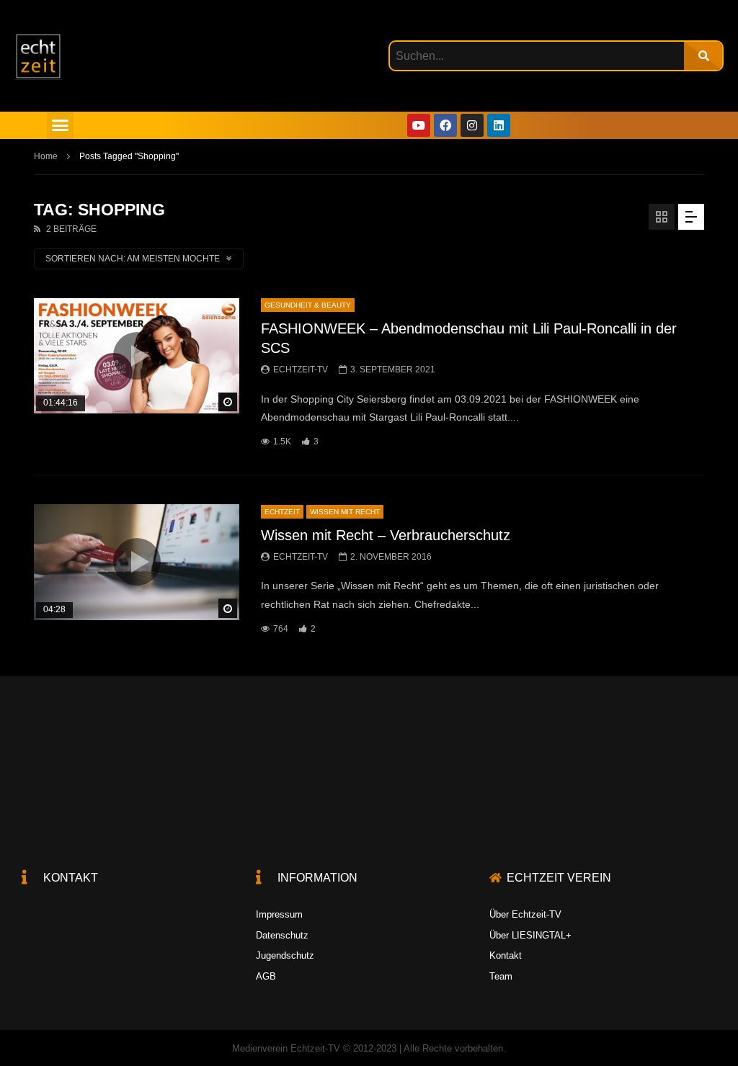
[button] (60, 125)
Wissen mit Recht (345, 512)
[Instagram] (472, 125)
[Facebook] (445, 125)
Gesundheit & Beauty (307, 305)
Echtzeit (282, 512)
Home (46, 156)
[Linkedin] (498, 125)
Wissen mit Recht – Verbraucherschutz (385, 535)
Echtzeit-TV (300, 369)
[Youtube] (418, 125)
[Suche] (703, 56)
